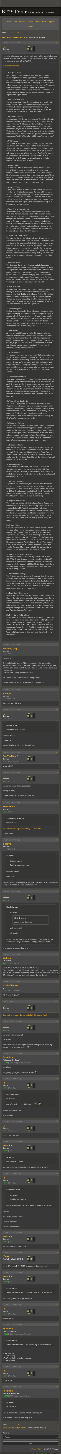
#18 (57, 1174)
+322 (4, 991)
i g (4, 46)
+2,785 (5, 1151)
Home (9, 22)
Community (13, 37)
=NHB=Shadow (10, 985)
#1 (57, 42)
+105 (4, 654)
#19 (57, 1232)
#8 (57, 840)
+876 (4, 52)
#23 (57, 1325)
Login (30, 26)
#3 (57, 689)
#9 (57, 891)
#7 (57, 803)
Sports (22, 37)
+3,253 (5, 1063)
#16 (57, 1121)
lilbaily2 (7, 693)
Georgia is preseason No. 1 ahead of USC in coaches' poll (25, 1015)
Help (44, 22)
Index (4, 37)
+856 (4, 762)
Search (22, 22)
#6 (57, 772)
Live (15, 22)
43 (18, 32)
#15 (57, 1079)
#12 (57, 1001)
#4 (57, 709)
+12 (4, 699)
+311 (4, 1262)
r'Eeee (6, 1256)
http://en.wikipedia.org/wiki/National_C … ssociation (22, 829)
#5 (57, 752)
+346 (4, 963)
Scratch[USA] (10, 648)
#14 (57, 1053)
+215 (4, 812)
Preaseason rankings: (11, 66)
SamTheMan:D (10, 756)
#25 (57, 1387)
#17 (57, 1141)
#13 (57, 1021)
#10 (57, 954)
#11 (57, 981)
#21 (57, 1272)
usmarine (8, 1145)
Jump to (6, 1433)
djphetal (7, 958)
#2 (57, 644)
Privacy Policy (36, 1449)
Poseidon (8, 1057)
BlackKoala (9, 806)
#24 (57, 1367)
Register (51, 22)
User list (30, 22)
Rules (38, 22)
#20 (57, 1252)
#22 (57, 1305)
